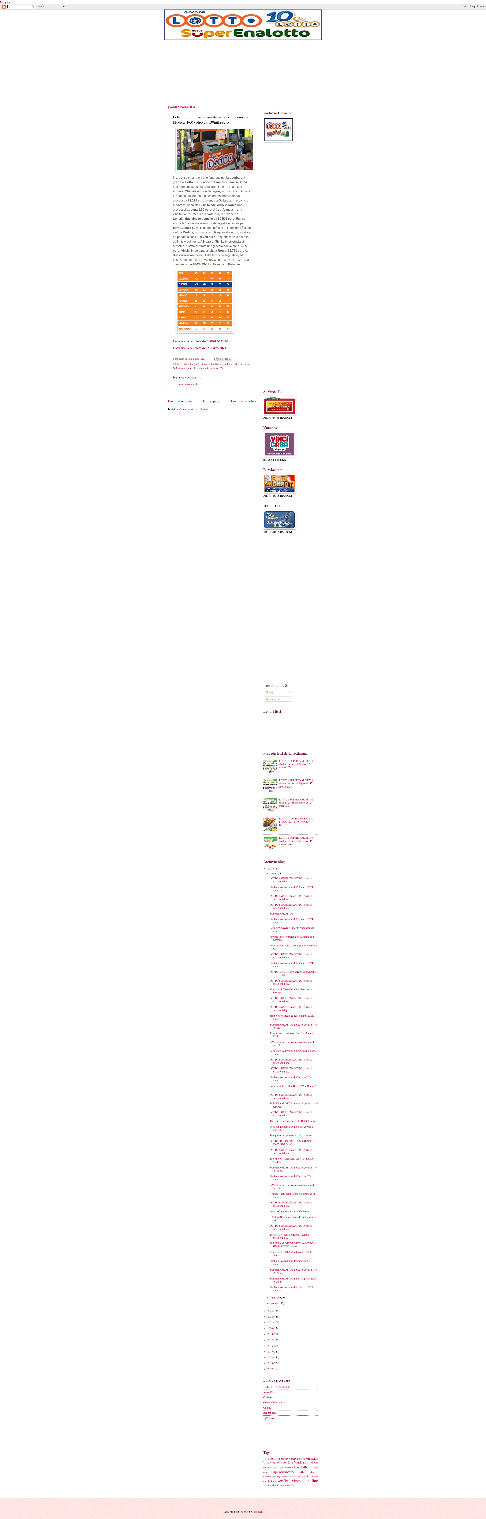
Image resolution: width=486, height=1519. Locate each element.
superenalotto (282, 1472)
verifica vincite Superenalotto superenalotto (282, 1476)
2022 (270, 1316)
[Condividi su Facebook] (226, 359)
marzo (274, 873)
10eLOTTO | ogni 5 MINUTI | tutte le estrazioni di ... (289, 1236)
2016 (270, 1346)
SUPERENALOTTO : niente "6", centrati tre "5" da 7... (293, 1271)
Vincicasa (312, 1458)
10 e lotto (269, 1458)
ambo (281, 1467)
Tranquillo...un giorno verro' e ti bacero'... (291, 1135)
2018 (270, 1334)
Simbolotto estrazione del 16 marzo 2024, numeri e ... (292, 1017)
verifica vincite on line (297, 1480)
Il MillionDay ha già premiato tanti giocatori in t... (293, 1218)
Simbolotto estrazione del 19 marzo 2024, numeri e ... (292, 964)
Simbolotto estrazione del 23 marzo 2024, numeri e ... (292, 888)
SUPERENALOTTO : (281, 913)
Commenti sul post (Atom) (193, 409)
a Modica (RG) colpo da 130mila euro (203, 364)
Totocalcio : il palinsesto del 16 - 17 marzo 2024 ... (292, 1034)
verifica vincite (307, 1472)
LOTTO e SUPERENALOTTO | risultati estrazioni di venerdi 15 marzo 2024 (296, 841)
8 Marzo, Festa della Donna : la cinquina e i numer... (292, 1195)
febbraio (275, 1297)
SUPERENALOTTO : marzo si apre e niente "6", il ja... (293, 1280)
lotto (190, 368)
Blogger (258, 1511)
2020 (270, 1328)
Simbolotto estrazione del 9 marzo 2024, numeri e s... (291, 1078)
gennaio (275, 1303)
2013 (270, 1363)
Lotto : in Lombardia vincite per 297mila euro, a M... (291, 1128)
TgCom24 (268, 1418)
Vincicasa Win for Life (278, 1462)
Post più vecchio (243, 401)
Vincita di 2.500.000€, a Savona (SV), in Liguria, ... (291, 1253)
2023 (270, 1311)
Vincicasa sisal (303, 1462)
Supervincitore (297, 1458)
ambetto (275, 1467)
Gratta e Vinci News (274, 1402)
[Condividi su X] (223, 359)
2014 (270, 1357)
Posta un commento (188, 384)
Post (270, 692)
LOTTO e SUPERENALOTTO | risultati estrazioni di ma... (291, 955)
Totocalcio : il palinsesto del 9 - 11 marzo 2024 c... (291, 1160)
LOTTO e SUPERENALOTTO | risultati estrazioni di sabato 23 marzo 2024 (296, 764)
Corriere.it (268, 1397)
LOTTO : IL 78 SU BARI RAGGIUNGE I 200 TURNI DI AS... (292, 1142)
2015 (270, 1351)
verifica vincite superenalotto (278, 1485)
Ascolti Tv (268, 1392)
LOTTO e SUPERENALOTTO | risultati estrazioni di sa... (291, 879)
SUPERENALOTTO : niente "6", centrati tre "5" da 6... (293, 1169)
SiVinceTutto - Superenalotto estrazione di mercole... (292, 938)
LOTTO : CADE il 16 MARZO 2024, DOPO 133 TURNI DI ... (293, 973)
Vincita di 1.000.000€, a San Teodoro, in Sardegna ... (291, 991)
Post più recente (180, 401)
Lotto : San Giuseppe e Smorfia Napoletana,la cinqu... (294, 1052)
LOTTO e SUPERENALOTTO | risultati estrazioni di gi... (291, 906)
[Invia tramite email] (216, 359)
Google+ (5, 2)
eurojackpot (292, 1467)
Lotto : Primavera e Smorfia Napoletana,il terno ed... (292, 929)
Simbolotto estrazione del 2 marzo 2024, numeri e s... (291, 1262)
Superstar (283, 1458)
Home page (211, 401)
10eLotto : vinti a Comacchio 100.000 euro (292, 1121)
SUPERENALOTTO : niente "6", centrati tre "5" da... (293, 1026)
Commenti (274, 699)
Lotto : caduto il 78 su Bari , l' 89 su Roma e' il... (293, 1087)
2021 (270, 1322)
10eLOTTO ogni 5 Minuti (276, 1387)
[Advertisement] (243, 72)
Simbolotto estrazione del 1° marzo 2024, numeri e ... (291, 1288)
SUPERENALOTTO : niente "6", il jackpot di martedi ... (294, 1105)
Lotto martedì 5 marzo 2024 (209, 368)
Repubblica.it (270, 1412)
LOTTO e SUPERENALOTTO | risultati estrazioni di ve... (291, 897)
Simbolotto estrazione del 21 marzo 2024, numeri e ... (292, 920)
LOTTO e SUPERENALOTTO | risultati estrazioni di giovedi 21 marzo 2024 (296, 802)
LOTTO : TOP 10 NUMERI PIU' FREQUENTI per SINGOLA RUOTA (296, 822)
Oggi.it (267, 1407)
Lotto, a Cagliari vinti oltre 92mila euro (290, 1211)
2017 (270, 1340)
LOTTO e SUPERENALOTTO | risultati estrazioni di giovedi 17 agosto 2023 (296, 783)
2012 (270, 1369)
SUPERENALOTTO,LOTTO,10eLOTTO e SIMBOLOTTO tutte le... (292, 1244)
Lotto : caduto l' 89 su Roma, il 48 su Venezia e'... (293, 947)
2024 (270, 868)
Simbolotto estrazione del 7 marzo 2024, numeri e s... (291, 1177)
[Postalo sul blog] (219, 359)
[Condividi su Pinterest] (230, 359)
